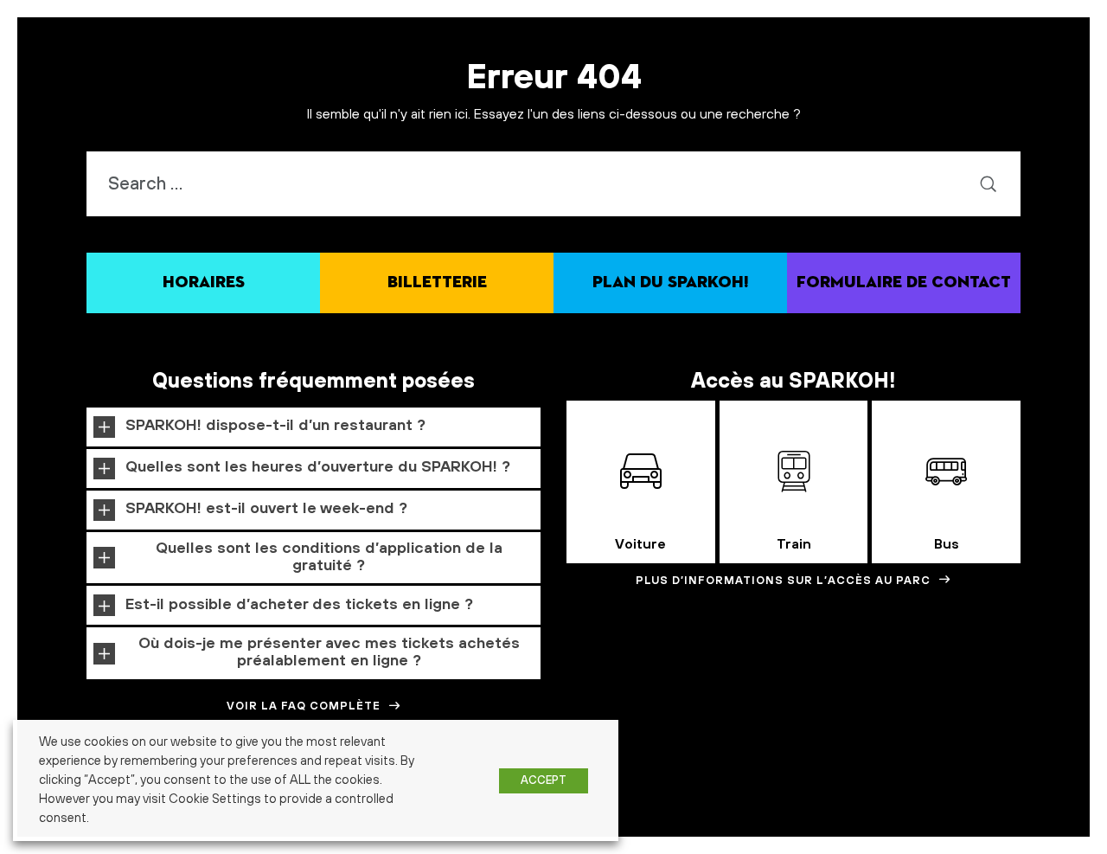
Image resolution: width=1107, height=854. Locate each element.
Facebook (988, 806)
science (688, 836)
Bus (946, 544)
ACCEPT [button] (543, 780)
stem (952, 836)
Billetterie (437, 282)
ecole (870, 805)
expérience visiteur (928, 806)
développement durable (779, 805)
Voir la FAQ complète (304, 706)
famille (1045, 802)
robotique (622, 834)
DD (699, 806)
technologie (1015, 835)
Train (794, 544)
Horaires (204, 282)
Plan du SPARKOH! (670, 282)
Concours (653, 804)
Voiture (640, 544)
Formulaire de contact (904, 282)
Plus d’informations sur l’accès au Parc (783, 581)
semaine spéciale (782, 834)
